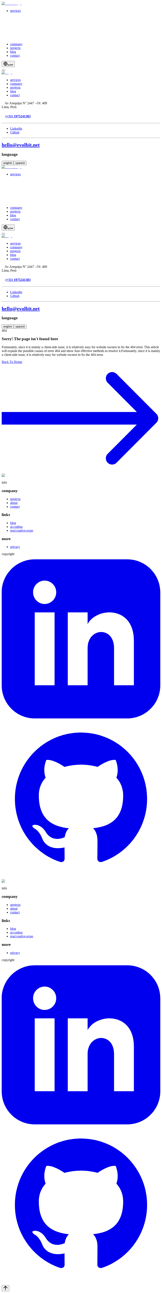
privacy (15, 547)
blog (13, 52)
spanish (20, 163)
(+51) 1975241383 (18, 116)
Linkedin (16, 128)
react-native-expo (21, 530)
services (15, 10)
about (14, 503)
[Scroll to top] (5, 1288)
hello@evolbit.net (21, 145)
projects (15, 48)
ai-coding (16, 526)
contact (15, 55)
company (16, 44)
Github (14, 132)
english (7, 163)
